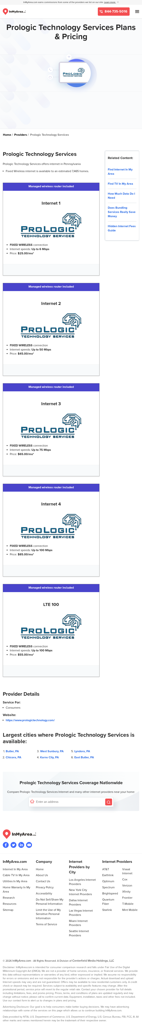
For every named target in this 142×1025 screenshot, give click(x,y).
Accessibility (44, 893)
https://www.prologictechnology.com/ (30, 720)
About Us (42, 875)
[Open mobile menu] (137, 11)
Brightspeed (110, 893)
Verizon (127, 885)
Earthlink (108, 875)
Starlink (107, 910)
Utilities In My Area (15, 881)
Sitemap (8, 910)
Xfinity (126, 892)
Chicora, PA (13, 757)
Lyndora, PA (82, 751)
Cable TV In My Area (16, 875)
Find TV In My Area (120, 184)
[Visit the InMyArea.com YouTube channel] (29, 845)
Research (9, 898)
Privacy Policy (45, 887)
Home (40, 869)
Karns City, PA (49, 757)
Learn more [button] (110, 2)
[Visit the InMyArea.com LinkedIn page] (21, 845)
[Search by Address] (108, 802)
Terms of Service (46, 924)
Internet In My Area (15, 869)
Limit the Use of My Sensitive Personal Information (48, 914)
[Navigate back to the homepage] (14, 11)
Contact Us (43, 881)
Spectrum (108, 887)
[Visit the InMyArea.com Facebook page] (6, 845)
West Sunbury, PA (52, 751)
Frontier (127, 898)
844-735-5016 (115, 11)
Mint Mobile (130, 910)
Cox (124, 879)
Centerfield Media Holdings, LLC (93, 961)
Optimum (108, 881)
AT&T (105, 869)
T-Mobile (127, 904)
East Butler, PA (84, 757)
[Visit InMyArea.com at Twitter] (13, 845)
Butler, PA (12, 751)
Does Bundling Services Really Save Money (122, 212)
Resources (9, 904)
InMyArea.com (21, 961)
